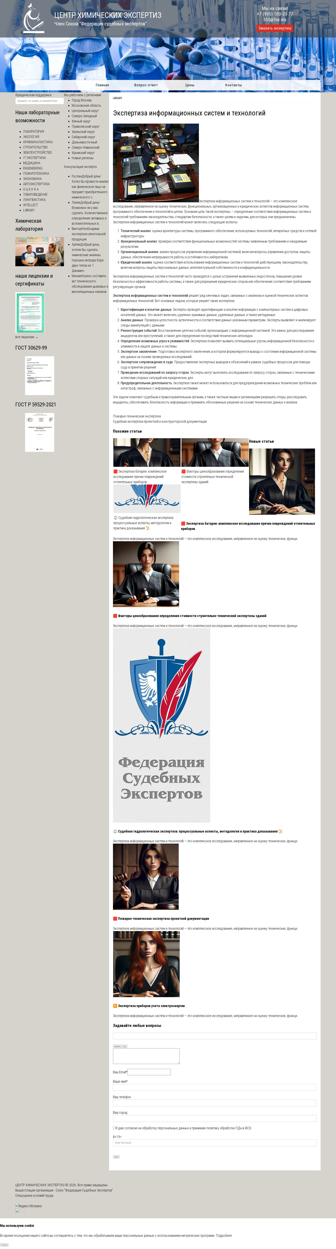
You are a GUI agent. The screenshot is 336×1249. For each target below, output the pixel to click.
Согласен (4, 1245)
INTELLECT (30, 205)
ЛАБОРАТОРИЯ (33, 131)
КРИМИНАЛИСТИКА (38, 142)
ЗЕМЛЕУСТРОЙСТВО (37, 152)
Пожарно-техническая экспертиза (137, 416)
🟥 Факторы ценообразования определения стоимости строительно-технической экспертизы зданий (212, 476)
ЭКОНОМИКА (32, 179)
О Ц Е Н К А (31, 189)
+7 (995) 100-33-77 (275, 14)
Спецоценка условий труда (34, 1195)
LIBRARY (117, 98)
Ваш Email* (120, 1072)
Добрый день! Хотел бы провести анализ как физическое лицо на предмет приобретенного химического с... (90, 186)
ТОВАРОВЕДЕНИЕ (35, 194)
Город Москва (82, 100)
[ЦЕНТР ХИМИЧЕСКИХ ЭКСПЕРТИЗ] (30, 32)
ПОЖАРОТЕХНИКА (36, 173)
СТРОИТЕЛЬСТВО (35, 147)
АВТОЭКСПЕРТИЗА (36, 184)
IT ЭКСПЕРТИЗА (34, 158)
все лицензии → (26, 337)
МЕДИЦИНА (31, 163)
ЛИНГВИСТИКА (34, 200)
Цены (190, 85)
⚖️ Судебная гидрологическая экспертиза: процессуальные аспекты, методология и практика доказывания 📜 (143, 523)
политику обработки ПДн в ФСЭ (229, 1128)
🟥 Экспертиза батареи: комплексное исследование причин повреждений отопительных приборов (140, 476)
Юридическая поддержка (33, 95)
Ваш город (120, 1112)
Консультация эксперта (80, 167)
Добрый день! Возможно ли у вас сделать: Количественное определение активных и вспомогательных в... (90, 212)
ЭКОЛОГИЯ (31, 137)
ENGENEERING (32, 168)
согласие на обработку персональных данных (157, 1128)
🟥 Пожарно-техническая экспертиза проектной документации (161, 918)
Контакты (233, 85)
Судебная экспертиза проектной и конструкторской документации (160, 421)
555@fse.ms (274, 19)
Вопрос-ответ (146, 85)
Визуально (117, 1046)
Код (124, 1046)
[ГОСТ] (39, 394)
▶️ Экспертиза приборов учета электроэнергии (149, 1006)
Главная (102, 85)
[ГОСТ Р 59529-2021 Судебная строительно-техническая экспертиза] (39, 451)
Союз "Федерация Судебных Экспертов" (84, 1190)
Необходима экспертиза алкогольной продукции (89, 234)
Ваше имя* (120, 1081)
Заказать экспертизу (275, 28)
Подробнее (224, 1235)
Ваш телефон (122, 1097)
